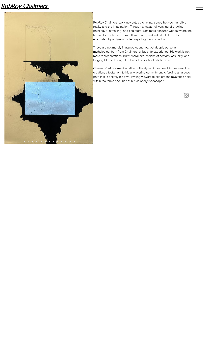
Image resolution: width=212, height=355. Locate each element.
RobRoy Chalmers (25, 6)
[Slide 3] (28, 141)
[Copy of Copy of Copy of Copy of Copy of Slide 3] (57, 141)
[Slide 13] (70, 141)
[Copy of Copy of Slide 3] (49, 141)
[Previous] (7, 80)
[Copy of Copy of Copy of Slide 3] (53, 141)
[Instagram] (186, 95)
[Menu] (199, 8)
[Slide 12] (65, 141)
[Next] (91, 80)
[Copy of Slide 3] (24, 141)
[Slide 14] (74, 141)
